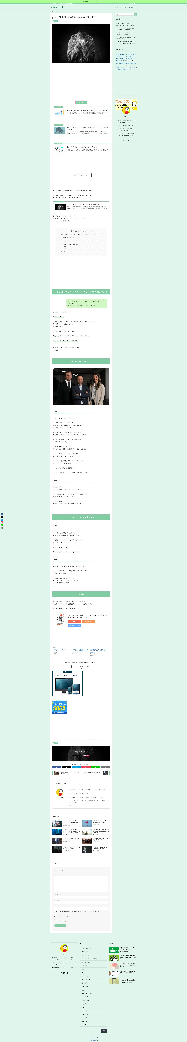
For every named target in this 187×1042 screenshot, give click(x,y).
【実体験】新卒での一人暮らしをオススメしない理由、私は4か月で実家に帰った (98, 651)
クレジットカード (86, 955)
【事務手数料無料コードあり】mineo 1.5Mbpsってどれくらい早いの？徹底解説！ (126, 24)
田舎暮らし (85, 1004)
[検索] (136, 3)
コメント (57, 875)
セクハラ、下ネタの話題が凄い (70, 244)
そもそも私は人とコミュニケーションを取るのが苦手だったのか (80, 234)
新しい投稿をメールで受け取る (61, 921)
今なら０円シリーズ (87, 979)
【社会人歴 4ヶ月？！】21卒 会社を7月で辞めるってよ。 (85, 204)
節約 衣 (84, 1018)
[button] (56, 767)
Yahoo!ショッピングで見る (74, 625)
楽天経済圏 (85, 997)
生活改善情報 (85, 1000)
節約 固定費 (85, 1014)
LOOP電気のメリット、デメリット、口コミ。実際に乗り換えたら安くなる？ (126, 33)
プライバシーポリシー (93, 1037)
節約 (83, 1007)
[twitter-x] (129, 3)
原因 (65, 239)
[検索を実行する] (135, 14)
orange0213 (60, 798)
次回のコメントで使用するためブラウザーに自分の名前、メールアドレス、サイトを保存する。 (78, 911)
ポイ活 (84, 972)
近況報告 (84, 1025)
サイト (55, 906)
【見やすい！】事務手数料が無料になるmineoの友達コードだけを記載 (125, 28)
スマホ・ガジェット (87, 962)
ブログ (84, 969)
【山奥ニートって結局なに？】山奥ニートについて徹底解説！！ (80, 650)
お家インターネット (87, 952)
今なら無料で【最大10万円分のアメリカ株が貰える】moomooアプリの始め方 (87, 128)
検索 (104, 1031)
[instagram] (131, 3)
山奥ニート (85, 986)
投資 (83, 990)
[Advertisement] (81, 75)
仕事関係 (55, 20)
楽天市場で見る (74, 621)
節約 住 (84, 1011)
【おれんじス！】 (57, 7)
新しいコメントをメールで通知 (61, 916)
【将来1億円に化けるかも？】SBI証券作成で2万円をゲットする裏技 (87, 110)
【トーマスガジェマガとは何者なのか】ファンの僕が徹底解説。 (126, 38)
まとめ (63, 251)
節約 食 (84, 1021)
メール (56, 900)
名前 (56, 894)
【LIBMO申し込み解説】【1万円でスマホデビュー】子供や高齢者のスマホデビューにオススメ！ (126, 43)
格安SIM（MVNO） (87, 993)
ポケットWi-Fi (86, 976)
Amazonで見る (88, 621)
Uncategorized (86, 948)
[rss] (133, 3)
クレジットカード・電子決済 (89, 959)
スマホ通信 (85, 965)
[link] (70, 805)
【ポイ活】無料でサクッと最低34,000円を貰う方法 (82, 147)
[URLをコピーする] (105, 767)
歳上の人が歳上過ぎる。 (68, 237)
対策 (65, 242)
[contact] (134, 3)
